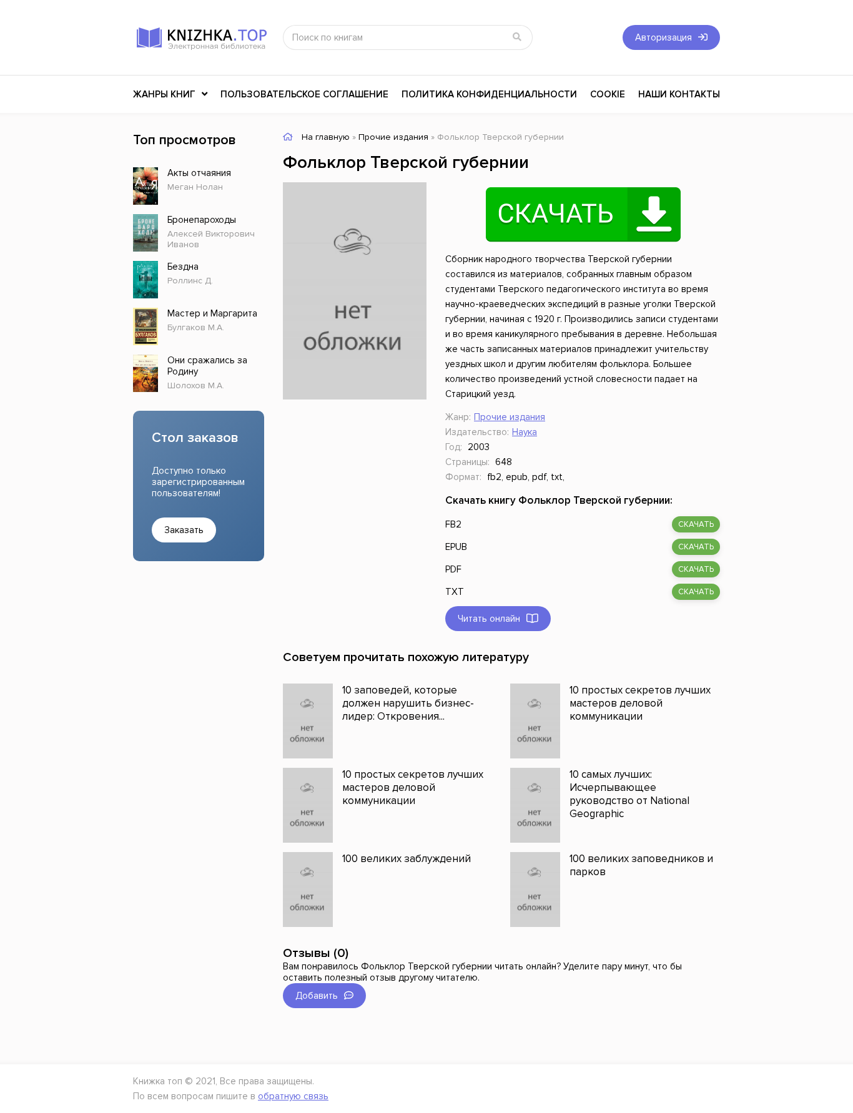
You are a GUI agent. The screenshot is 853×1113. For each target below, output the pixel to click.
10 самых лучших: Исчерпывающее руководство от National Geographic (629, 794)
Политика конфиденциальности (489, 94)
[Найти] (517, 37)
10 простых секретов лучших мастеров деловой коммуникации (640, 703)
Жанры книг (164, 94)
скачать (696, 524)
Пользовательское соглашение (304, 94)
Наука (524, 432)
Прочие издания (509, 417)
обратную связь (293, 1096)
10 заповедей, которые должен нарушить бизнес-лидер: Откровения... (408, 703)
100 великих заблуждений (406, 858)
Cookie (607, 94)
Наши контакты (679, 94)
